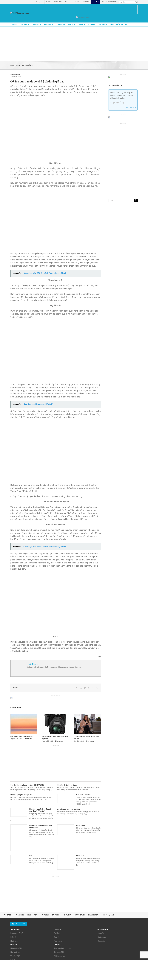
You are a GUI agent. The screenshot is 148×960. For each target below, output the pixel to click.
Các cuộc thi (102, 941)
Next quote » (131, 107)
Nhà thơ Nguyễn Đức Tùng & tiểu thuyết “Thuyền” (40, 810)
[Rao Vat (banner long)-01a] (107, 9)
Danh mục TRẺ (16, 933)
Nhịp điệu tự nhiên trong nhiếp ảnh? (22, 736)
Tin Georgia (19, 915)
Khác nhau (80, 856)
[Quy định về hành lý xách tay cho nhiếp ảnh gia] (87, 715)
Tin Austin (67, 915)
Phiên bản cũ (59, 956)
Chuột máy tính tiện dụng (67, 785)
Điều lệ (13, 937)
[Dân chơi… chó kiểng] (65, 798)
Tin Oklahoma (94, 915)
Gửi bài (57, 933)
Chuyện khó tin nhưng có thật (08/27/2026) (27, 785)
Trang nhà (20, 924)
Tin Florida (6, 915)
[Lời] (18, 859)
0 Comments (28, 739)
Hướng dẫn (15, 941)
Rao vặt (100, 933)
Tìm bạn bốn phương (62, 948)
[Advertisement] (74, 44)
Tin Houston (32, 915)
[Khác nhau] (65, 862)
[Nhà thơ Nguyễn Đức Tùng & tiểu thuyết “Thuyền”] (18, 812)
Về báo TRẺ (15, 956)
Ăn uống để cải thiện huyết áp (68, 809)
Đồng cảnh (80, 825)
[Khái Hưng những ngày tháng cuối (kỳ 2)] (18, 837)
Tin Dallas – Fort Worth (49, 915)
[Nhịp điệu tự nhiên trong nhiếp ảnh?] (23, 715)
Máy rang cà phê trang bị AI (21, 795)
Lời (30, 856)
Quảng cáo (101, 937)
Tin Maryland (108, 915)
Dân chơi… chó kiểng (84, 795)
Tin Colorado (79, 915)
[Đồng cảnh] (65, 829)
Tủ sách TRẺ (59, 952)
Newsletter (58, 941)
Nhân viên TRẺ (16, 948)
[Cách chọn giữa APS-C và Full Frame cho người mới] (55, 715)
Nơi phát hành (16, 952)
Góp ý (56, 937)
